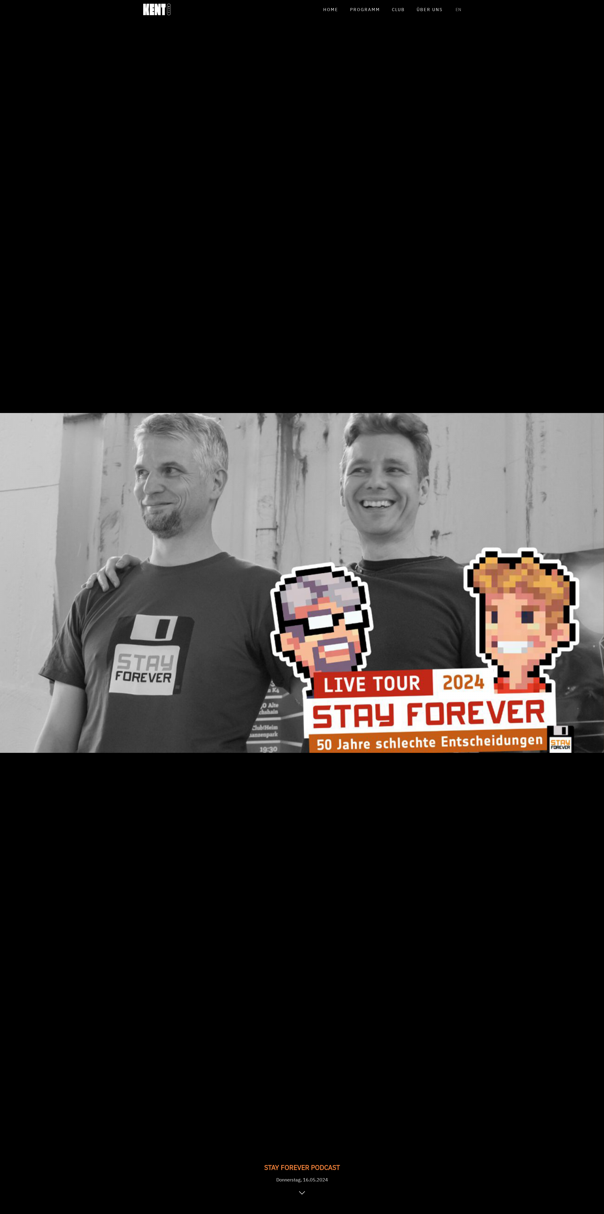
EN (458, 9)
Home (330, 9)
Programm (365, 9)
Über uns (430, 9)
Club (398, 9)
